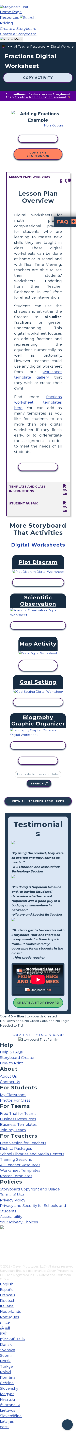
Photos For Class (15, 1100)
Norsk (5, 1361)
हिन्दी (3, 1333)
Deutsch (7, 1300)
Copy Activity (38, 78)
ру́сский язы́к (12, 1339)
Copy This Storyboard (38, 154)
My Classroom (13, 1095)
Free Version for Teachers (23, 1143)
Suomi (6, 1355)
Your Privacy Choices (19, 1222)
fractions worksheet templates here (38, 402)
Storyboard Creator (17, 1057)
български (10, 1405)
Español (7, 1289)
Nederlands (10, 1311)
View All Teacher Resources (38, 801)
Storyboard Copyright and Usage (30, 1189)
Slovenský (9, 1388)
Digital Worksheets (38, 545)
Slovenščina (11, 1416)
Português (9, 1317)
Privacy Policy (12, 1200)
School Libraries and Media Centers (32, 1154)
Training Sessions (16, 1159)
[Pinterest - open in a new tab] (2, 1261)
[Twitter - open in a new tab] (2, 1255)
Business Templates (18, 1124)
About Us (8, 1076)
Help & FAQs (11, 1052)
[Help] (67, 1424)
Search (37, 783)
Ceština (7, 1383)
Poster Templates (16, 1176)
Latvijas (7, 1421)
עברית (5, 1322)
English (7, 1284)
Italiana (7, 1306)
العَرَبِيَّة (5, 1328)
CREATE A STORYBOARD (38, 1002)
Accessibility (11, 1216)
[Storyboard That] (14, 7)
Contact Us (10, 1082)
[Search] (28, 17)
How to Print (11, 1063)
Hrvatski (7, 1399)
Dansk (6, 1344)
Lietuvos (7, 1410)
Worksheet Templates (20, 1170)
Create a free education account (40, 97)
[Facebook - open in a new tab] (2, 1241)
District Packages (16, 1148)
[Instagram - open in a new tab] (2, 1248)
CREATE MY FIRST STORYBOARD (38, 1035)
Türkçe (6, 1366)
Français (7, 1295)
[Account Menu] (11, 39)
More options (53, 125)
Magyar (7, 1394)
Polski (5, 1372)
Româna (8, 1377)
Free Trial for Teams (18, 1113)
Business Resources (18, 1119)
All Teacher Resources (29, 46)
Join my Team (13, 1130)
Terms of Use (12, 1194)
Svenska (7, 1350)
